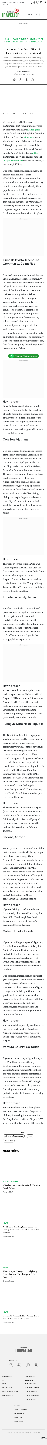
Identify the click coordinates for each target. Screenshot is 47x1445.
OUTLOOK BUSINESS (32, 1289)
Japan (30, 1111)
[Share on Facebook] (26, 80)
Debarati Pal (8, 1145)
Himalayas (28, 112)
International (36, 39)
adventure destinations (13, 1111)
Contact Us (18, 1319)
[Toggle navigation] (43, 14)
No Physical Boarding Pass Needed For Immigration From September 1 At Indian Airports (21, 1165)
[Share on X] (20, 80)
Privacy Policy (19, 1315)
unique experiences (13, 135)
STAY (4, 1282)
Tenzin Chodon (8, 1198)
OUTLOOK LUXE (30, 1285)
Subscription (18, 1323)
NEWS (4, 1285)
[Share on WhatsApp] (15, 80)
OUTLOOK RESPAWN (32, 1297)
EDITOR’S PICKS (7, 1297)
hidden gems (33, 104)
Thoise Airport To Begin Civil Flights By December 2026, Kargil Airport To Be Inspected (20, 1191)
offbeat (35, 128)
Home (6, 39)
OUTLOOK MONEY (31, 1293)
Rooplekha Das (8, 1172)
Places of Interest (11, 1135)
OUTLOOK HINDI (30, 1301)
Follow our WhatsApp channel (26, 331)
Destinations (19, 39)
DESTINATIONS (7, 1278)
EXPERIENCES (7, 1289)
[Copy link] (32, 80)
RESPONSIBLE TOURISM (10, 1293)
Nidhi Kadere (24, 71)
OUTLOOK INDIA (30, 1278)
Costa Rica (8, 1115)
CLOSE (44, 1437)
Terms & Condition (20, 1311)
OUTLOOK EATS (30, 1282)
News (5, 1158)
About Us (17, 1307)
